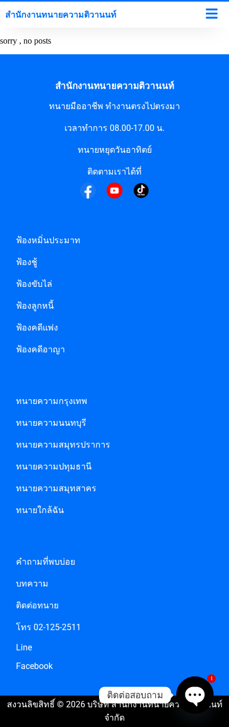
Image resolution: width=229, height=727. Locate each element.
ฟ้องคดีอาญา (40, 349)
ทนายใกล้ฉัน (40, 510)
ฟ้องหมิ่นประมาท (48, 240)
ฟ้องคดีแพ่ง (37, 328)
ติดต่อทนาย (37, 605)
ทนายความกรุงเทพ (51, 401)
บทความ (32, 584)
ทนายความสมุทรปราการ (63, 445)
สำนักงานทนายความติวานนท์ (114, 85)
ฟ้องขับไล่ (34, 284)
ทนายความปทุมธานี (54, 466)
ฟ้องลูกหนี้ (35, 306)
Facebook (34, 666)
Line (24, 647)
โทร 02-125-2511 (48, 627)
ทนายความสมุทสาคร (56, 488)
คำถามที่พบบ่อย (45, 562)
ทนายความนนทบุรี (51, 423)
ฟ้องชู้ (26, 262)
